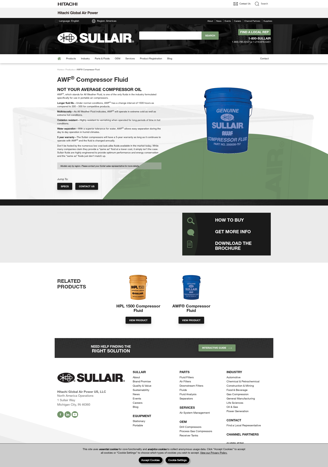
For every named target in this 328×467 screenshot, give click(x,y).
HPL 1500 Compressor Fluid (138, 308)
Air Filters (185, 381)
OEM (117, 58)
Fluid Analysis (188, 394)
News (218, 20)
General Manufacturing (241, 398)
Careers (237, 20)
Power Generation (238, 411)
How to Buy (229, 220)
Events (228, 20)
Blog (169, 58)
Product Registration (151, 58)
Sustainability (141, 389)
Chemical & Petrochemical (243, 381)
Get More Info (233, 231)
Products (71, 58)
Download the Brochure (233, 245)
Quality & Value (142, 385)
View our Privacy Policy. (213, 452)
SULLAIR (139, 372)
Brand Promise (142, 381)
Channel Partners (252, 20)
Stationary (139, 421)
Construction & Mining (240, 385)
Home (60, 69)
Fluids (183, 389)
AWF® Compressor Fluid (191, 308)
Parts (185, 372)
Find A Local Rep (254, 32)
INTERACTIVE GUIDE (215, 347)
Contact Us (86, 186)
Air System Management (195, 412)
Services (130, 58)
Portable (138, 425)
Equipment (142, 416)
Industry (85, 58)
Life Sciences (235, 402)
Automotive (234, 377)
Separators (186, 398)
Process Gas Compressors (196, 431)
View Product (138, 320)
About (210, 20)
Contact (264, 58)
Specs (65, 186)
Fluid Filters (187, 377)
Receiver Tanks (189, 435)
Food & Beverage (237, 389)
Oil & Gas (232, 406)
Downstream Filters (191, 385)
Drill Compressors (190, 426)
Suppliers (267, 20)
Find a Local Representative (244, 425)
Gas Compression (238, 394)
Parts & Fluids (102, 58)
